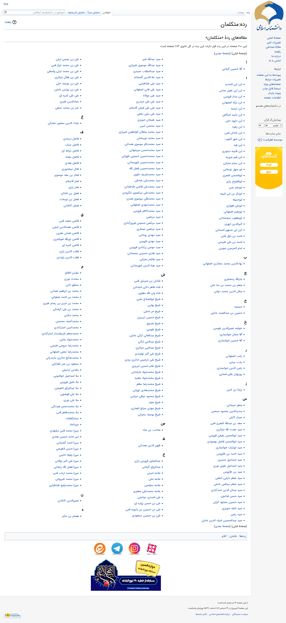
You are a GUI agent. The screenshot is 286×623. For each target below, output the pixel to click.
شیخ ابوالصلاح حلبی (149, 299)
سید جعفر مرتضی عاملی (228, 484)
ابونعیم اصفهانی (233, 211)
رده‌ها (243, 536)
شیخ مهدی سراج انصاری (146, 408)
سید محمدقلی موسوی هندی (143, 198)
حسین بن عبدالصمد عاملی (226, 313)
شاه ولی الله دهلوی (149, 293)
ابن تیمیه (236, 108)
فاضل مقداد (72, 157)
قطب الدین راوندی (68, 257)
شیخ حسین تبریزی (149, 317)
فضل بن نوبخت (69, 199)
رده (248, 12)
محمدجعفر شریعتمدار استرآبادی (60, 333)
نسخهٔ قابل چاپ (271, 88)
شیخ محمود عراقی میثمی (145, 396)
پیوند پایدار (274, 93)
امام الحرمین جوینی (230, 248)
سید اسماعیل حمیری (230, 459)
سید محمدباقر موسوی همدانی (143, 144)
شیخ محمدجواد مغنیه (148, 378)
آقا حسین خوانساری (230, 340)
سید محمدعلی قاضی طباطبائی (142, 186)
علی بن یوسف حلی (67, 83)
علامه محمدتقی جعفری (147, 491)
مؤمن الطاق (72, 272)
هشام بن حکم (70, 516)
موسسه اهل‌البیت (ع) (270, 140)
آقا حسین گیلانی (232, 69)
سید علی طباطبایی (150, 83)
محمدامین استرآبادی (66, 327)
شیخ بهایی (154, 305)
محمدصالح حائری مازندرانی (62, 358)
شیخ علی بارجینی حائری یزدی (143, 359)
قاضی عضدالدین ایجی (65, 227)
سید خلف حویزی (232, 508)
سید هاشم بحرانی (150, 259)
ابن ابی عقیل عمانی (230, 90)
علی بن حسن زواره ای (147, 503)
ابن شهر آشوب (233, 139)
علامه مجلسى (153, 485)
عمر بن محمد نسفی (67, 107)
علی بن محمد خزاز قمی (65, 65)
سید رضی (236, 514)
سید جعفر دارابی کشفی (228, 478)
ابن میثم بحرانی (232, 163)
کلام (224, 536)
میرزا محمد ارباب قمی (66, 473)
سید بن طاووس (232, 472)
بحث (241, 12)
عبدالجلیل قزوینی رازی (147, 461)
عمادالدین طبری (69, 101)
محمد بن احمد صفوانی (65, 297)
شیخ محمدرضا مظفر (148, 384)
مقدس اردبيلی (70, 370)
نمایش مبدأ (94, 12)
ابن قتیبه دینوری (232, 151)
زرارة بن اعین (234, 389)
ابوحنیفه (237, 199)
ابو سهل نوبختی (232, 169)
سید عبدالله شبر (152, 59)
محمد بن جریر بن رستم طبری (61, 303)
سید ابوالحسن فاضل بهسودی (224, 441)
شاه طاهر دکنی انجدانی (147, 287)
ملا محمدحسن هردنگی (65, 406)
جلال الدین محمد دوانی (228, 291)
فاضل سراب (72, 144)
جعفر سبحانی (234, 405)
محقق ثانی (72, 285)
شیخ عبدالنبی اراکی (149, 341)
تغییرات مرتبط (273, 79)
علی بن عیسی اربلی (67, 59)
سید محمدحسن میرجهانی (145, 150)
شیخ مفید (155, 402)
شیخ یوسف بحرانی (149, 414)
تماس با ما (275, 60)
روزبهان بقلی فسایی (230, 374)
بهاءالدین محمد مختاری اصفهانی (222, 263)
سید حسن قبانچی (231, 496)
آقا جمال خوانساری (231, 334)
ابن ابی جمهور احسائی (229, 230)
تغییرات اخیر (274, 42)
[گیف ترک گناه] (268, 171)
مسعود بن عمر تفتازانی (65, 364)
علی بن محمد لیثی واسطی (63, 71)
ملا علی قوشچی (69, 394)
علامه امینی (154, 473)
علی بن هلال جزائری (67, 77)
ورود (5, 3)
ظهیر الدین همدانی (149, 445)
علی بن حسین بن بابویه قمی (143, 509)
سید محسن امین (150, 126)
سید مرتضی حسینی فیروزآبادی (142, 223)
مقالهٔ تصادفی (273, 47)
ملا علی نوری (71, 400)
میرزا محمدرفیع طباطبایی (64, 485)
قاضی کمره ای (70, 245)
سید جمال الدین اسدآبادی (226, 490)
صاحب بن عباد (152, 430)
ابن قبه (238, 145)
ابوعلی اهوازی (234, 205)
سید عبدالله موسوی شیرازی (145, 65)
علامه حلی (155, 479)
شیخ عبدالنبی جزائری (148, 347)
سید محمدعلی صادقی (148, 180)
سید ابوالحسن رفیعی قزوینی (225, 435)
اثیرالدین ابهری (233, 224)
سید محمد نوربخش (149, 138)
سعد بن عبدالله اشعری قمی (226, 423)
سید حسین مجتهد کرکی (227, 502)
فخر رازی (73, 187)
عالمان (233, 536)
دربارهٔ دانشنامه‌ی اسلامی (219, 614)
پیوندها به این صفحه (269, 75)
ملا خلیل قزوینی (69, 382)
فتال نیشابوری (70, 169)
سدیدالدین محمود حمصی (226, 411)
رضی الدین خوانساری (229, 368)
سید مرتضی (153, 217)
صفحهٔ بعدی (222, 53)
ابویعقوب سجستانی (230, 218)
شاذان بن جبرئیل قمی (147, 281)
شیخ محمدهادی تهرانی (147, 390)
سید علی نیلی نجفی (149, 114)
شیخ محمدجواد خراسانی (146, 372)
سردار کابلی (235, 417)
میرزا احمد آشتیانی (68, 442)
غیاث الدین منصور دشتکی (63, 123)
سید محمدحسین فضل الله (145, 168)
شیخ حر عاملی (152, 311)
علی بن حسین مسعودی (146, 515)
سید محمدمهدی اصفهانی (146, 204)
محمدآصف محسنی (67, 321)
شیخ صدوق (154, 323)
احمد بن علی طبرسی (230, 242)
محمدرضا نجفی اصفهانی (64, 351)
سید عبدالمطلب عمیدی (147, 71)
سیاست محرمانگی (240, 614)
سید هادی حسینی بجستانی (144, 253)
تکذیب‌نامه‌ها (201, 614)
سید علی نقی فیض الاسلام (145, 107)
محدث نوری (71, 279)
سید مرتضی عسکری (149, 229)
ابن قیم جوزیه (233, 157)
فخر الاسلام (72, 181)
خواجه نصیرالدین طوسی (227, 328)
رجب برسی (235, 362)
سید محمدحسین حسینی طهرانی (141, 156)
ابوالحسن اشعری (232, 175)
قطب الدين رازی (69, 251)
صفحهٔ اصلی (274, 38)
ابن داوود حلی (233, 121)
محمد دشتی (71, 315)
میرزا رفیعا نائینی (69, 455)
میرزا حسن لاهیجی (67, 448)
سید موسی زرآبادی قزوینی (145, 247)
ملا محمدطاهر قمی (67, 412)
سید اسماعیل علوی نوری (227, 466)
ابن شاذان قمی (233, 133)
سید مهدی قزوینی (150, 241)
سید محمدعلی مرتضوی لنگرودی (141, 192)
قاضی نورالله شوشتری (66, 239)
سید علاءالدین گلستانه (147, 77)
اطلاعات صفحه (272, 98)
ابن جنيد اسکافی (232, 114)
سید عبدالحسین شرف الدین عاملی (222, 520)
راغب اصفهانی (234, 356)
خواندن (106, 12)
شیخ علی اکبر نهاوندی (148, 353)
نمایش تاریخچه (76, 12)
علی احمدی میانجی (149, 497)
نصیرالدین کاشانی (68, 500)
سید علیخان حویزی (149, 120)
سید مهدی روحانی (150, 235)
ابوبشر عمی (235, 187)
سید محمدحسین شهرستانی (144, 162)
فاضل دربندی (71, 138)
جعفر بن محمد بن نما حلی (226, 285)
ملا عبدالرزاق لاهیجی (67, 388)
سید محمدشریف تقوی (147, 174)
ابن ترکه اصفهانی (232, 102)
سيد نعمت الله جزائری (229, 429)
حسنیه (238, 306)
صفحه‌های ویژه (272, 84)
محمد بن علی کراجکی (66, 309)
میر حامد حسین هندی (65, 436)
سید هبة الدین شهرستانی (146, 265)
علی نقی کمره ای (69, 95)
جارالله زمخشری (233, 279)
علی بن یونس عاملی (66, 89)
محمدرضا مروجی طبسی (64, 345)
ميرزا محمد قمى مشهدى (64, 430)
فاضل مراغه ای (70, 150)
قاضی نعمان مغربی (67, 233)
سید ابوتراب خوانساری (229, 447)
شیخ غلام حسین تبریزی (146, 366)
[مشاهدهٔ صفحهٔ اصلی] (268, 15)
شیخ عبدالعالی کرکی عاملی (145, 335)
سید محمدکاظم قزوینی (147, 211)
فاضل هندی (72, 163)
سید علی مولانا (152, 95)
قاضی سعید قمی (69, 221)
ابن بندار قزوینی (233, 96)
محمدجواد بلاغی (69, 339)
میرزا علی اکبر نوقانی (67, 461)
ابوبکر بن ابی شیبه (231, 193)
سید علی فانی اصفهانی (147, 89)
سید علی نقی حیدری (148, 101)
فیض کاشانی (71, 205)
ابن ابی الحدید (233, 84)
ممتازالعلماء (72, 418)
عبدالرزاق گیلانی (151, 467)
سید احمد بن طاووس (229, 453)
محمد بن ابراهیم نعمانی (64, 291)
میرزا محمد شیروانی (67, 479)
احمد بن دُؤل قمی (231, 236)
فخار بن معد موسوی (66, 175)
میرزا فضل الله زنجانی (66, 467)
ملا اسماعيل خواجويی (66, 376)
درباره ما (276, 56)
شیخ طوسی (154, 329)
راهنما (8, 22)
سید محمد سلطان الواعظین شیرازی (140, 132)
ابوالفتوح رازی (234, 181)
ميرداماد (74, 424)
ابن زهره (237, 127)
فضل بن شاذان (70, 193)
